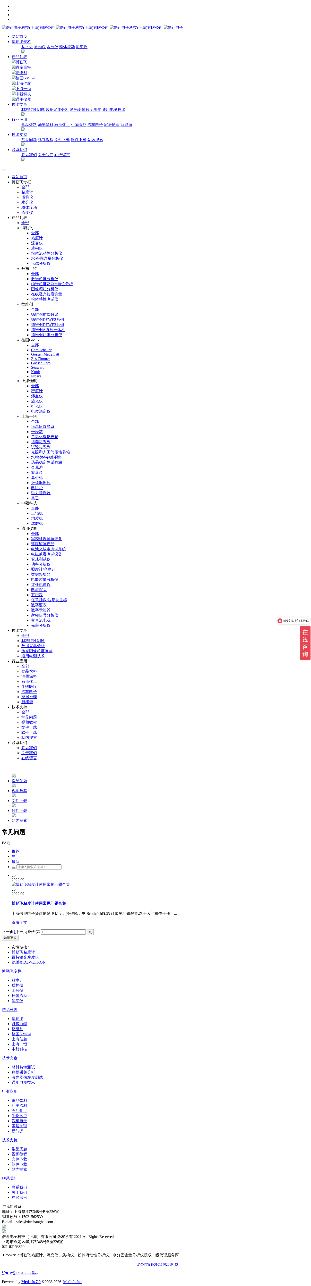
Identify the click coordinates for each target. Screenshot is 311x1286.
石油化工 (62, 125)
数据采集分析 (57, 110)
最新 (15, 862)
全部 (25, 187)
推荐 (15, 851)
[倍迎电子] (83, 27)
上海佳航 (23, 83)
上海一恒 (23, 89)
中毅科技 (23, 94)
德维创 (21, 73)
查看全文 (19, 922)
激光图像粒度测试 (85, 110)
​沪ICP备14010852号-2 (20, 1273)
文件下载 (62, 140)
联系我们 (29, 155)
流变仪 (81, 47)
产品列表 (19, 57)
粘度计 (27, 47)
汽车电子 (95, 125)
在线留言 (62, 155)
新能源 (126, 125)
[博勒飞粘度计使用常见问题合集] (41, 884)
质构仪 (40, 47)
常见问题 (29, 140)
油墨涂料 (45, 125)
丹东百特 (23, 67)
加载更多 (10, 938)
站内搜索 (95, 140)
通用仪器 (23, 99)
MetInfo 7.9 (31, 1282)
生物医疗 (78, 125)
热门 (15, 856)
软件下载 (78, 140)
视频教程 (45, 140)
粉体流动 (67, 47)
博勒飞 (21, 62)
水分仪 (52, 47)
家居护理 (112, 125)
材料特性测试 (33, 110)
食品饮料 (29, 125)
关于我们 (45, 155)
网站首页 (19, 36)
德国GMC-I (25, 78)
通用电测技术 (113, 110)
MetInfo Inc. (72, 1282)
